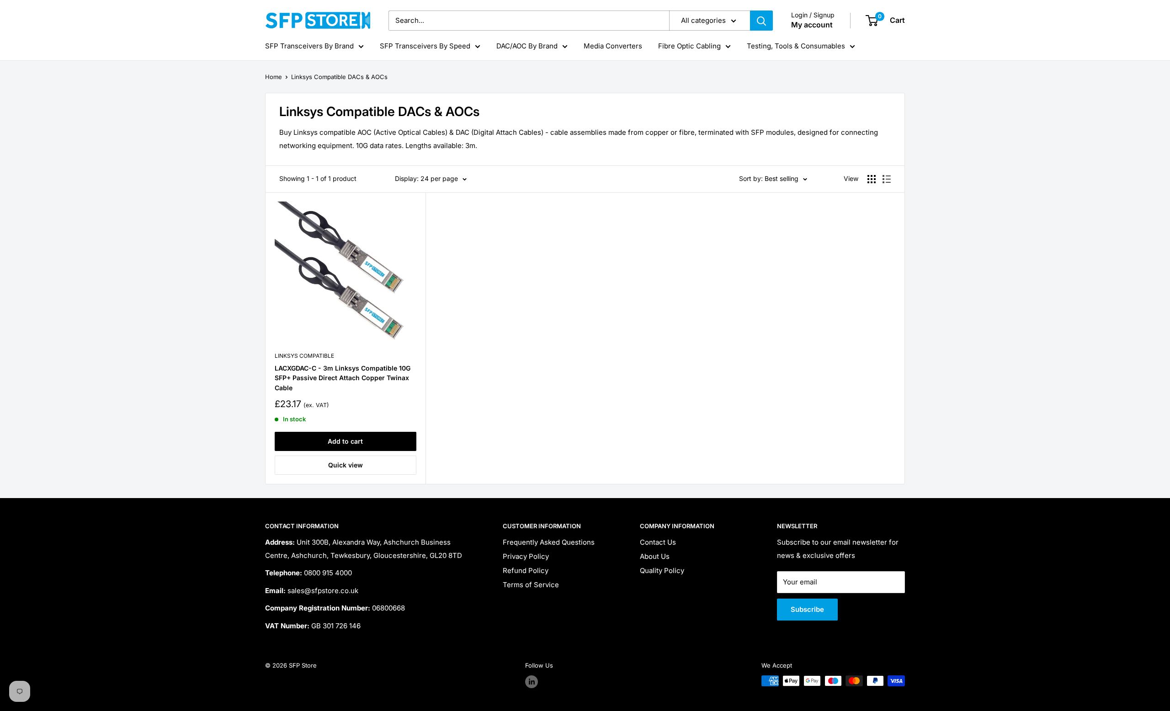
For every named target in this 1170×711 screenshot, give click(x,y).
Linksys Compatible (304, 355)
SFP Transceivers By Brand (309, 46)
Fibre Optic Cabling (689, 46)
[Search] (761, 21)
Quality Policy (662, 570)
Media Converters (613, 46)
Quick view (345, 465)
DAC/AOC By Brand (527, 46)
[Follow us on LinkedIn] (531, 681)
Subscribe (807, 609)
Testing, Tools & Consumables (796, 46)
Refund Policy (525, 570)
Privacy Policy (526, 556)
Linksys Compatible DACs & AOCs (339, 76)
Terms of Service (531, 584)
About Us (655, 556)
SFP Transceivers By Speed (425, 46)
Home (273, 76)
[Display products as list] (887, 179)
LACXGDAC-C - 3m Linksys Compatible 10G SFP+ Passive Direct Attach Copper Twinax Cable (342, 378)
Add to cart (345, 441)
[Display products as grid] (871, 179)
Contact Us (658, 542)
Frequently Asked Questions (549, 542)
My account (812, 24)
